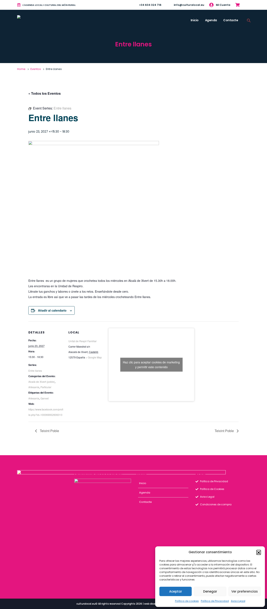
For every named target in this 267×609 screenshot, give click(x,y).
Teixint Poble (49, 430)
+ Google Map (94, 357)
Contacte (230, 20)
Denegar (210, 591)
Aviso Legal (238, 601)
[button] (259, 552)
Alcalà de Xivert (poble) (41, 381)
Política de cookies (187, 601)
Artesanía (33, 387)
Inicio (195, 20)
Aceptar (175, 591)
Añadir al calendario (52, 310)
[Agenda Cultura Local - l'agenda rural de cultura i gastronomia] (30, 20)
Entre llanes (35, 370)
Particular (45, 387)
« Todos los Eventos (44, 93)
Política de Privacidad (215, 601)
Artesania (33, 398)
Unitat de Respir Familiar (82, 341)
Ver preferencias (244, 591)
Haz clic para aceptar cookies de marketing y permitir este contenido (151, 364)
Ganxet (44, 398)
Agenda (211, 20)
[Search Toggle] (249, 20)
